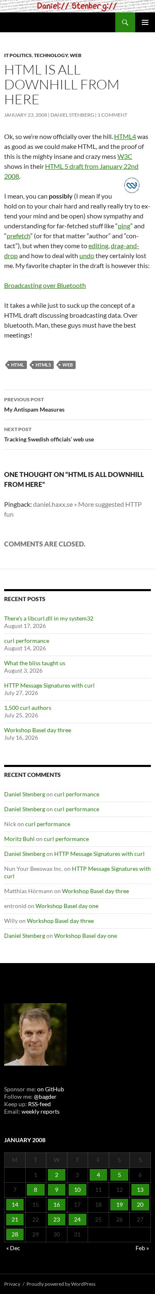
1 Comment (112, 115)
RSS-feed (39, 1103)
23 (56, 1219)
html (17, 364)
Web (75, 55)
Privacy (12, 1284)
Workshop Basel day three (37, 729)
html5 (43, 364)
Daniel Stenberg (72, 115)
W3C (124, 156)
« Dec (13, 1247)
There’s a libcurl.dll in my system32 (48, 618)
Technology (51, 55)
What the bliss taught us (34, 662)
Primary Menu (145, 22)
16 (56, 1204)
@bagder (45, 1096)
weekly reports (40, 1111)
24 (77, 1219)
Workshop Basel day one (67, 905)
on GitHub (50, 1089)
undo (86, 255)
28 (15, 1234)
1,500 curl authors (27, 707)
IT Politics (18, 55)
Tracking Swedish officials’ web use (49, 434)
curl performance (26, 640)
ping (124, 226)
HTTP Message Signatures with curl (49, 685)
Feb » (142, 1247)
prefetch (18, 236)
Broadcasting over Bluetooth (45, 285)
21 (15, 1219)
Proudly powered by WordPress (60, 1284)
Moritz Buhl (19, 838)
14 (15, 1204)
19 (119, 1204)
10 (77, 1189)
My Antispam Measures (34, 404)
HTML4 (125, 136)
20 (140, 1204)
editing (98, 245)
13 (140, 1189)
